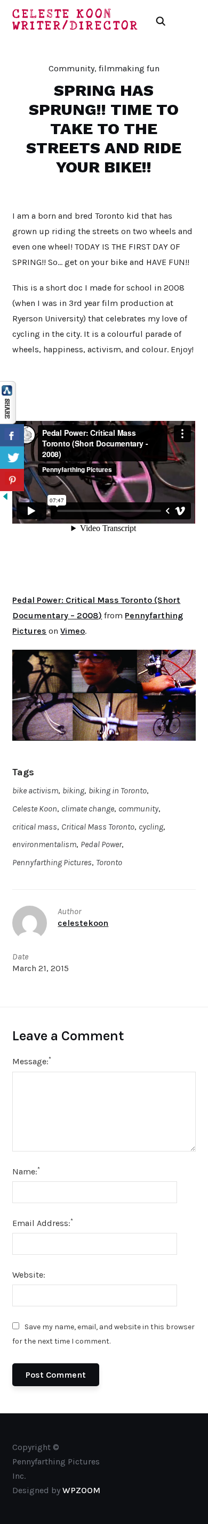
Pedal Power (101, 844)
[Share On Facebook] (12, 435)
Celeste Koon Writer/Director (75, 20)
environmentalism (44, 844)
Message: (31, 1060)
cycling (151, 827)
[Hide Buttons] (5, 498)
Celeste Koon (34, 809)
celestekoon (83, 923)
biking (73, 790)
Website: (28, 1275)
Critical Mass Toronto (97, 827)
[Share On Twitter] (12, 457)
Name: (26, 1171)
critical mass (34, 827)
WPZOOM (81, 1490)
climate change (87, 809)
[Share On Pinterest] (12, 480)
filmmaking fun (129, 68)
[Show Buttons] (8, 388)
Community (71, 68)
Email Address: (42, 1222)
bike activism (35, 790)
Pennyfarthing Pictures (52, 862)
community (138, 809)
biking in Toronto (118, 790)
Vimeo (72, 631)
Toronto (109, 862)
